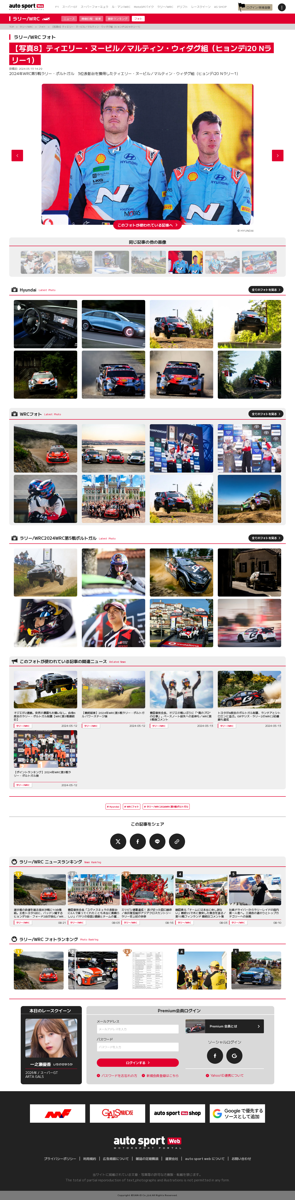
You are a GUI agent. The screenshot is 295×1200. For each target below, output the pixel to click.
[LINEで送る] (157, 842)
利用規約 (89, 1158)
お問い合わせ (241, 1158)
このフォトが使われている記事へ (145, 225)
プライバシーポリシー (60, 1158)
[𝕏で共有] (118, 842)
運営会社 (171, 1158)
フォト (138, 18)
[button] (277, 155)
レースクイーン (201, 7)
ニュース (69, 18)
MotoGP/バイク (144, 7)
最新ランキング (117, 18)
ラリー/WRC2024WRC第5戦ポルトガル (167, 806)
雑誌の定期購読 (147, 1158)
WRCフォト (133, 806)
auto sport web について (205, 1158)
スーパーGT (69, 7)
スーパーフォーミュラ (94, 7)
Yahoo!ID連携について (227, 1075)
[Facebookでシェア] (138, 842)
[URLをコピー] (177, 842)
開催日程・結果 (91, 18)
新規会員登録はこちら (163, 1076)
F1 (57, 7)
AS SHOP (220, 7)
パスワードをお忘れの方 (119, 1076)
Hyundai (114, 806)
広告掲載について (116, 1158)
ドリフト (182, 7)
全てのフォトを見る (264, 289)
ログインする (135, 1062)
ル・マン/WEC (121, 7)
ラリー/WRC (165, 7)
